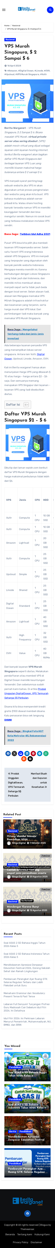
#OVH (47, 71)
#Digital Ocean (25, 71)
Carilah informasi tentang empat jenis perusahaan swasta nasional (26, 873)
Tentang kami (24, 1234)
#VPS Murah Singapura (27, 74)
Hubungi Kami (42, 1234)
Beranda (10, 1234)
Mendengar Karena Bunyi (23, 907)
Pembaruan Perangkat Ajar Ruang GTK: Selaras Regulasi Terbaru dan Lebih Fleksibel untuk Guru (26, 982)
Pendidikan (15, 1067)
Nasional (10, 39)
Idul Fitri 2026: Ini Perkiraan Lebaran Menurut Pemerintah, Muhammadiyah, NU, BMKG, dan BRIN (27, 1021)
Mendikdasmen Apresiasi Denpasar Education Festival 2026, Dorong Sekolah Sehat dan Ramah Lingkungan (27, 968)
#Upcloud (9, 74)
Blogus (44, 1225)
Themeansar (27, 1229)
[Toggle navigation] (3, 10)
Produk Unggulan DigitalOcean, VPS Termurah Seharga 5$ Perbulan (26, 693)
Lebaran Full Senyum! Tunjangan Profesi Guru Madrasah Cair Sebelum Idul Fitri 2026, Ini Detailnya (27, 1007)
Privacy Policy (20, 1242)
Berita (12, 1131)
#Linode (38, 71)
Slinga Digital (19, 843)
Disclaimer (36, 1242)
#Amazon (12, 71)
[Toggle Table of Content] (24, 404)
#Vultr (43, 74)
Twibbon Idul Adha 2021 (35, 234)
